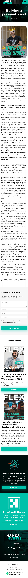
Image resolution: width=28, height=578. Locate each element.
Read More (14, 389)
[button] (25, 2)
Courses (14, 551)
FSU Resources (14, 557)
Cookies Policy (13, 567)
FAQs (13, 562)
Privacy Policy (13, 565)
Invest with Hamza (15, 554)
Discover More (14, 487)
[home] (9, 2)
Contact (23, 554)
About (9, 551)
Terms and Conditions (13, 564)
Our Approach (6, 554)
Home (5, 551)
